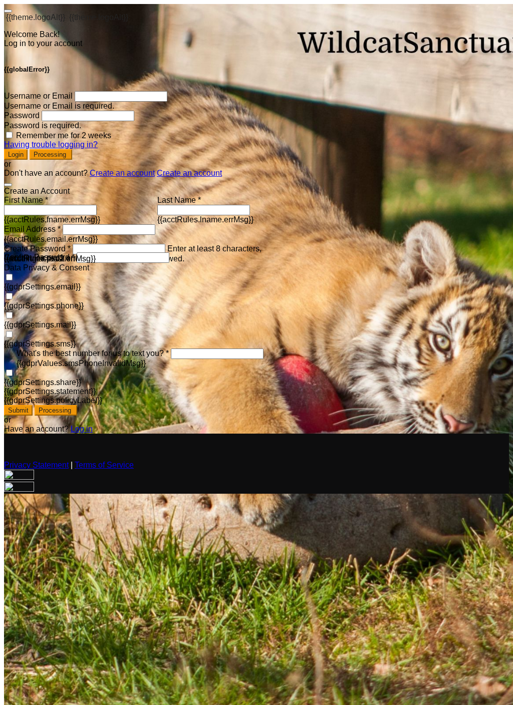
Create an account (122, 173)
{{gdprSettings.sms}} (40, 343)
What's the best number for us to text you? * (93, 353)
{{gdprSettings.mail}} (40, 324)
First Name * (26, 200)
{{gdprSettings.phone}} (44, 305)
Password (22, 115)
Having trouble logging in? (51, 144)
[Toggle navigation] (8, 11)
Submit (18, 410)
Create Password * (37, 248)
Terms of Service (104, 465)
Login (16, 154)
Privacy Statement (36, 465)
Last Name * (179, 200)
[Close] (8, 184)
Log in (82, 429)
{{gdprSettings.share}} (42, 382)
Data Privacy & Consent (46, 267)
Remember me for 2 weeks (63, 135)
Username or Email (38, 96)
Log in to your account (43, 43)
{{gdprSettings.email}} (42, 286)
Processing (51, 154)
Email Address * (32, 229)
